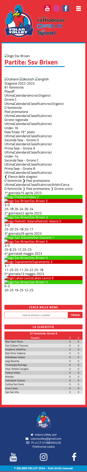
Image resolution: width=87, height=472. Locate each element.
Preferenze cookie (44, 447)
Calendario (21, 95)
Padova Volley (12, 373)
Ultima (9, 95)
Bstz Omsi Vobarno (15, 353)
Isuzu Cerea (11, 388)
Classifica (35, 103)
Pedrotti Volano (47, 221)
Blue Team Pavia (14, 341)
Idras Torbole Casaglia (17, 369)
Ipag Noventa (12, 361)
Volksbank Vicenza (15, 380)
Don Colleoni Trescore (16, 345)
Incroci (34, 95)
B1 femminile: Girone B (43, 333)
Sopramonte (41, 261)
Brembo (9, 377)
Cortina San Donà (14, 384)
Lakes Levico (42, 277)
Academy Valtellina (15, 349)
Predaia (30, 196)
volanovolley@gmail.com (45, 438)
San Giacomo (42, 237)
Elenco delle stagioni (22, 176)
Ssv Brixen (37, 200)
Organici (45, 95)
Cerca (65, 184)
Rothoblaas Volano (15, 357)
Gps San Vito (12, 392)
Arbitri (56, 184)
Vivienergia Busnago (16, 365)
